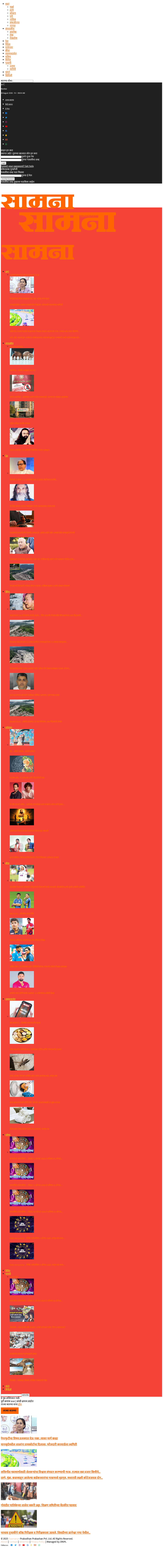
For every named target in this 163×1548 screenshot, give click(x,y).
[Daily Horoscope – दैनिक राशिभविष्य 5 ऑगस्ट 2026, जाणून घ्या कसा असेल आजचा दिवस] (22, 1232)
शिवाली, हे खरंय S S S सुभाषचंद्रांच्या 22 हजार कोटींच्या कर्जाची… (33, 479)
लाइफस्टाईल (11, 54)
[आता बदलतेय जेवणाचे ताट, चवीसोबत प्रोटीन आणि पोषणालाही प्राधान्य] (22, 1043)
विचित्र (8, 60)
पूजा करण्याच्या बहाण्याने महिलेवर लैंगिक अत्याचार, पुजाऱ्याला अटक (34, 695)
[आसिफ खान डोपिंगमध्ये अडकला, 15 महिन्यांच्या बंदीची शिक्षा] (22, 987)
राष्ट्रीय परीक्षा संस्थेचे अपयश (20, 423)
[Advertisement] (41, 200)
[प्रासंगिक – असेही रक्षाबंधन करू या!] (22, 364)
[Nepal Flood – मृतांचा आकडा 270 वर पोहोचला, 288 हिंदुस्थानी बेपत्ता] (22, 715)
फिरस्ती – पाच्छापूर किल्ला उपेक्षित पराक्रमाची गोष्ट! (28, 1380)
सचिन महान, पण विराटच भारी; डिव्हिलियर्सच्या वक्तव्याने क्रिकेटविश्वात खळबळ (38, 966)
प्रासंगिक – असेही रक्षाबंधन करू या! (22, 370)
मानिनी (13, 69)
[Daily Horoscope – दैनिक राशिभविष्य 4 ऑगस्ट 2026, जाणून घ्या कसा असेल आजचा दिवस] (22, 1259)
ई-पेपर (7, 108)
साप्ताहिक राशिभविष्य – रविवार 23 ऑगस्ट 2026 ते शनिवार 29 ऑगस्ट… (36, 1158)
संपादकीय (9, 29)
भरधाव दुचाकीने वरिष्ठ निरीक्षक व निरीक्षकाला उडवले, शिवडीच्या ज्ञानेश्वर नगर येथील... (45, 1532)
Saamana (13, 1539)
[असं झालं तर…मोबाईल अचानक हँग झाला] (22, 1017)
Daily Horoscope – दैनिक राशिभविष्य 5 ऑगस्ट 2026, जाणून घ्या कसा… (37, 1238)
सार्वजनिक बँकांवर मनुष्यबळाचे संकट (23, 1353)
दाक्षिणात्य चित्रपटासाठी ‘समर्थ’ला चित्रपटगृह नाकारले (29, 831)
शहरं (7, 4)
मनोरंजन (9, 47)
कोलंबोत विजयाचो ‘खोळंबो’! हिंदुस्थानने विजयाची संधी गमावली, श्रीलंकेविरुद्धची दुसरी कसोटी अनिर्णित (47, 887)
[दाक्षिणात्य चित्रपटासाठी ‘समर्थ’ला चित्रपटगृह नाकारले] (22, 825)
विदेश (7, 44)
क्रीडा (7, 50)
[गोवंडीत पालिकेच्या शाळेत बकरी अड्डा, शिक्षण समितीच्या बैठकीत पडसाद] (19, 1499)
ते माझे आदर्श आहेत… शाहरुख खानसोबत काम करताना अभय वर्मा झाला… (37, 804)
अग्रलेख (13, 32)
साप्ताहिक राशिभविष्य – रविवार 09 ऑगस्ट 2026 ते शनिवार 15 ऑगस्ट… (36, 1211)
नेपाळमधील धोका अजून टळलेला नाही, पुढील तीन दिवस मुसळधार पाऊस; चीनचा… (40, 668)
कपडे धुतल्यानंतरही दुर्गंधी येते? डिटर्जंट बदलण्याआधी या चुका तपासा (35, 1102)
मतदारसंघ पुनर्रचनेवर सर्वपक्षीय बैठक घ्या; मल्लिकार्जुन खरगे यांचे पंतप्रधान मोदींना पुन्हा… (42, 559)
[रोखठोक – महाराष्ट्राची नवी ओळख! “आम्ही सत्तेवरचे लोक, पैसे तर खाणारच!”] (22, 1321)
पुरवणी (8, 63)
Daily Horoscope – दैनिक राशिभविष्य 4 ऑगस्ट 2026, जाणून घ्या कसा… (37, 1265)
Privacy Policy (38, 1542)
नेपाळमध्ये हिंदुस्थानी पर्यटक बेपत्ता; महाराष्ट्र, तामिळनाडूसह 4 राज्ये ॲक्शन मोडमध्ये (40, 585)
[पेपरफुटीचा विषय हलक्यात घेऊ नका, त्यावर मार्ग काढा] (22, 292)
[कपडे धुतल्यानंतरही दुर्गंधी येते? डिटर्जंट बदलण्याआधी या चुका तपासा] (22, 1096)
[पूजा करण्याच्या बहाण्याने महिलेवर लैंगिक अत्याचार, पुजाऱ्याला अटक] (22, 689)
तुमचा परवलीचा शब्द (30, 160)
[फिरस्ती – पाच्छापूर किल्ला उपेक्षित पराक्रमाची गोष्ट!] (22, 1374)
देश (6, 41)
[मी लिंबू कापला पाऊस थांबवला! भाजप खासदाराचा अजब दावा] (22, 500)
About (4, 1542)
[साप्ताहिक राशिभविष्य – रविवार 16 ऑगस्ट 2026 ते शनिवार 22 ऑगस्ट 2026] (22, 1179)
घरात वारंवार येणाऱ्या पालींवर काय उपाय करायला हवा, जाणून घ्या (33, 1076)
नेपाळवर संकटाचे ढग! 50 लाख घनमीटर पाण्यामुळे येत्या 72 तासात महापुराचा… (39, 642)
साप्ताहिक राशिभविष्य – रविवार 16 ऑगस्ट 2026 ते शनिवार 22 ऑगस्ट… (36, 1185)
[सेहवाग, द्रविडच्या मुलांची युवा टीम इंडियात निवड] (22, 934)
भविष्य (8, 57)
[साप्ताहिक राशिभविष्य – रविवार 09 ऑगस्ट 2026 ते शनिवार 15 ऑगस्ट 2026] (22, 1205)
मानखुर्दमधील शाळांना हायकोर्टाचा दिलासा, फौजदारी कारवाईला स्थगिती (36, 304)
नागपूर (13, 26)
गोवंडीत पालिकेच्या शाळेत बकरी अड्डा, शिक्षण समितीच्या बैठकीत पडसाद (39, 1505)
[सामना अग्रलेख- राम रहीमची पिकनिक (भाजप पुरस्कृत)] (22, 444)
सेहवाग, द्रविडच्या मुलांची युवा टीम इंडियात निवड (27, 940)
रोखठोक (13, 38)
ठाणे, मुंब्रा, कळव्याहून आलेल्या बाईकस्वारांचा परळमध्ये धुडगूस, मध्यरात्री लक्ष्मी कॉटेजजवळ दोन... (52, 1478)
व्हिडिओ (8, 75)
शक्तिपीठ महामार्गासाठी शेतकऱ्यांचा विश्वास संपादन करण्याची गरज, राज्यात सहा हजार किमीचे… (45, 331)
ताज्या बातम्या (9, 100)
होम (20, 1404)
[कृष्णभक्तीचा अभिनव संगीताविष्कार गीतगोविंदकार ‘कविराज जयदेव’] (22, 851)
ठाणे (12, 10)
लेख (11, 35)
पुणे (11, 16)
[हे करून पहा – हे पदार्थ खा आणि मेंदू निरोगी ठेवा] (22, 771)
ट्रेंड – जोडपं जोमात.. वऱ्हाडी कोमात (22, 751)
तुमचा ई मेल (26, 175)
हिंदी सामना (9, 104)
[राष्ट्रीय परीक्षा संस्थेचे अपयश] (22, 417)
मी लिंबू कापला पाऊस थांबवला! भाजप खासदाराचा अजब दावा (32, 506)
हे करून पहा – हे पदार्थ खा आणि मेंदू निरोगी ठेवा (27, 777)
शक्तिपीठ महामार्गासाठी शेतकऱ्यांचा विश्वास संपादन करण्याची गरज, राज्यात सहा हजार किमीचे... (50, 1472)
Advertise (24, 1542)
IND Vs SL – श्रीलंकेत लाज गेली (22, 913)
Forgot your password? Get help (17, 166)
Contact (13, 1542)
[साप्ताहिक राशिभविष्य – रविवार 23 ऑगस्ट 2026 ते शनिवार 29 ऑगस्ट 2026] (22, 1152)
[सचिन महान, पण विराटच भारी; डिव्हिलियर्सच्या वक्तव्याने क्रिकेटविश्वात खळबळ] (22, 960)
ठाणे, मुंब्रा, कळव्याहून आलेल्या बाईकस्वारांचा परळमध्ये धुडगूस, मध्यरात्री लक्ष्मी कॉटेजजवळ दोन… (45, 337)
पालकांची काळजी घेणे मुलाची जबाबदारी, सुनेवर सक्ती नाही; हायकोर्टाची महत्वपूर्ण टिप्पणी (42, 532)
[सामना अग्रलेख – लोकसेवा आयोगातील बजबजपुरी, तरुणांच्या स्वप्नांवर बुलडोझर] (22, 391)
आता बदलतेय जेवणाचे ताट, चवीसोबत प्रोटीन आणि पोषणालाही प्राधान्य (36, 1049)
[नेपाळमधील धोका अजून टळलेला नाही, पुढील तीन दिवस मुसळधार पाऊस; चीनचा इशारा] (22, 662)
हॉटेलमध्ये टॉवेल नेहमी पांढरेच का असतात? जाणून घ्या (29, 1129)
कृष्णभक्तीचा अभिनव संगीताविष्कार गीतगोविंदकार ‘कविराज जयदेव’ (34, 857)
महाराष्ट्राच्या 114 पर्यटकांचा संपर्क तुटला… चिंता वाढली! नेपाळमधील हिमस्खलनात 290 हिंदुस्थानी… (46, 615)
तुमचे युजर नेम (27, 157)
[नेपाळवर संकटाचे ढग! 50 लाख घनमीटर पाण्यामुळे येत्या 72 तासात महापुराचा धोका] (22, 636)
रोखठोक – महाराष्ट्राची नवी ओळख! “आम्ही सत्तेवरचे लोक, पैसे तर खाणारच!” (38, 1327)
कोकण (13, 13)
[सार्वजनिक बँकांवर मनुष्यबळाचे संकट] (22, 1348)
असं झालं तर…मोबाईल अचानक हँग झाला (25, 1022)
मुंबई (12, 7)
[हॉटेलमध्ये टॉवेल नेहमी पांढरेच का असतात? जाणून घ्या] (22, 1123)
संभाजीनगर (15, 23)
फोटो (7, 72)
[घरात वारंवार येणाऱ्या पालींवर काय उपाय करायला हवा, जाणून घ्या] (22, 1070)
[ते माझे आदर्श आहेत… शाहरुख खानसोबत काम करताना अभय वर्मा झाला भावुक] (22, 798)
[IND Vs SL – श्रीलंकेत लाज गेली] (22, 907)
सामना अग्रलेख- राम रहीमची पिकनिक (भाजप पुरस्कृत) (30, 450)
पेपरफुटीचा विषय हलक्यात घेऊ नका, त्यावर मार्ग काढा (29, 298)
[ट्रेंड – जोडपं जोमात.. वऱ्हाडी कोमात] (22, 745)
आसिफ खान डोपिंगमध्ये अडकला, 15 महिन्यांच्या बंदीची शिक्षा (32, 993)
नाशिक (13, 19)
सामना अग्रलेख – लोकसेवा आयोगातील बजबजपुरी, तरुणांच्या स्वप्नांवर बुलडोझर (39, 397)
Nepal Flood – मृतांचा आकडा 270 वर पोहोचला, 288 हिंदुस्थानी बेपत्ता (36, 721)
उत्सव (12, 66)
